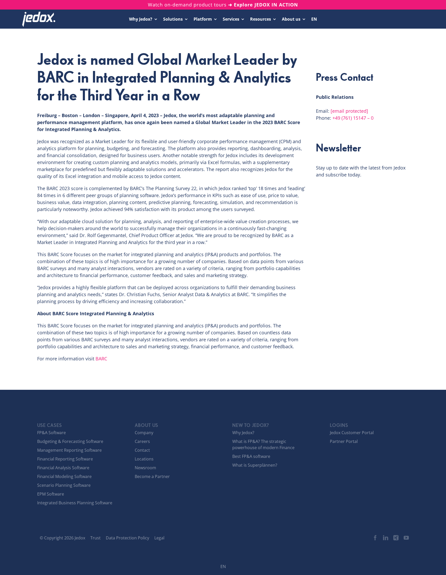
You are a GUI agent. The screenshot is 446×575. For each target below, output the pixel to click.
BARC (101, 358)
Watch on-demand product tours (223, 5)
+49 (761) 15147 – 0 (352, 118)
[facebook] (375, 537)
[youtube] (406, 537)
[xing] (396, 537)
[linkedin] (385, 537)
